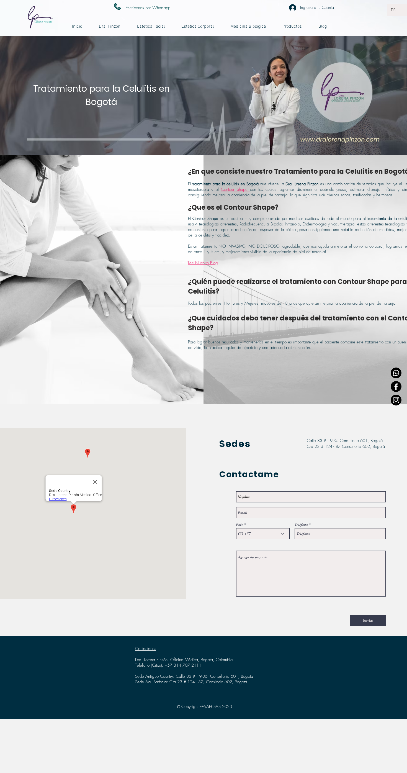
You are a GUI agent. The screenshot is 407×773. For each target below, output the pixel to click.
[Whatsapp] (396, 373)
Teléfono (301, 525)
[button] (155, 28)
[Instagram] (396, 400)
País (239, 525)
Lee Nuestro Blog (203, 263)
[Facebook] (396, 386)
